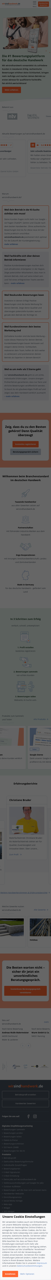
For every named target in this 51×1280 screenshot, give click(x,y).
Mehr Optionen (27, 1274)
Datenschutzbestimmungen (29, 1266)
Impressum (42, 1263)
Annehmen (10, 1274)
